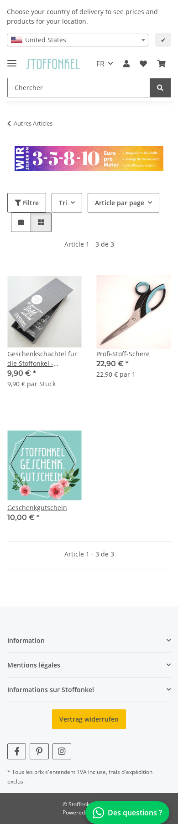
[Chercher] (160, 87)
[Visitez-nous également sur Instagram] (61, 751)
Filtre (30, 202)
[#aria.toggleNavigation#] (11, 59)
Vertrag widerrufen (89, 719)
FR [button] (100, 64)
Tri (63, 202)
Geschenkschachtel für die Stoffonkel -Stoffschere (42, 358)
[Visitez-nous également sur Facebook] (16, 751)
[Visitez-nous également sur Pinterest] (39, 751)
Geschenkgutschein (37, 507)
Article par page (119, 202)
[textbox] (77, 40)
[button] (126, 64)
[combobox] (77, 40)
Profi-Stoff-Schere (123, 353)
